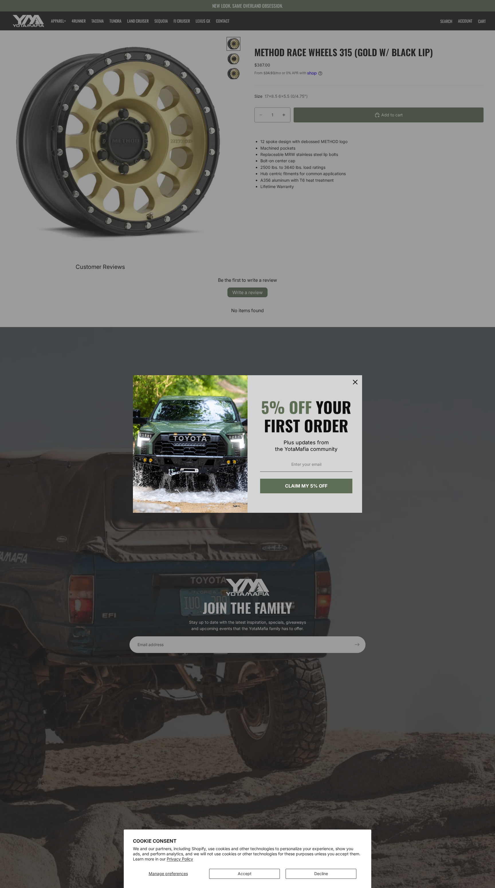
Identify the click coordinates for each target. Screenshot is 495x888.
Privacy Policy (180, 858)
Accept (245, 873)
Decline (321, 873)
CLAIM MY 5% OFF (306, 486)
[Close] (355, 382)
